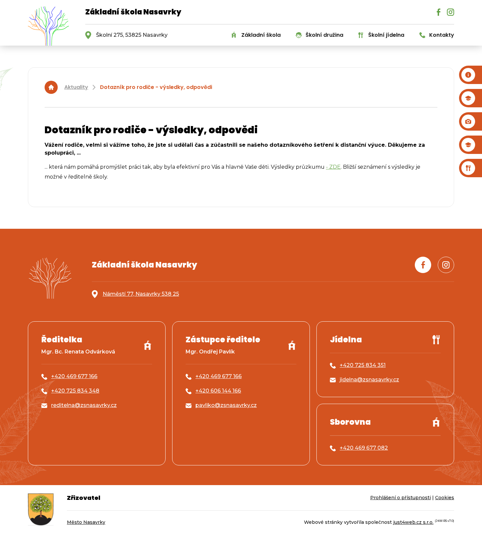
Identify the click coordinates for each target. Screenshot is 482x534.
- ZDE (333, 167)
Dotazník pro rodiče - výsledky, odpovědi (156, 87)
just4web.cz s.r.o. (413, 522)
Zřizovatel (83, 498)
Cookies (444, 498)
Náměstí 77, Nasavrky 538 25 (141, 294)
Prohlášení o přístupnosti (400, 498)
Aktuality (76, 87)
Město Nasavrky (86, 522)
